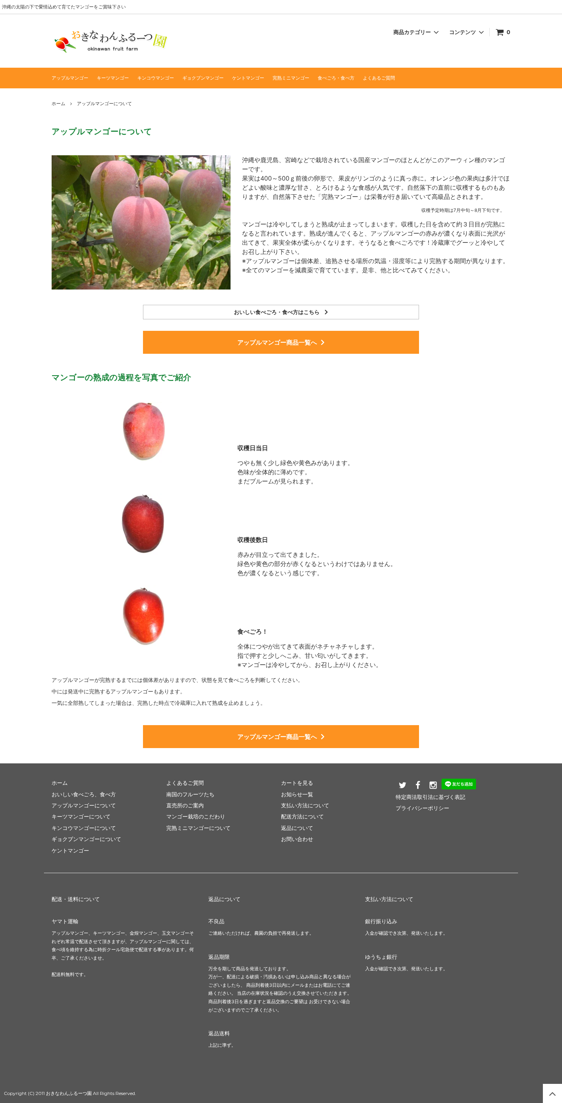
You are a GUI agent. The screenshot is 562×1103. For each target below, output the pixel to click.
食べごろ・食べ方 (336, 78)
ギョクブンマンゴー (203, 78)
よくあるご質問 (379, 78)
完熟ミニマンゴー (291, 78)
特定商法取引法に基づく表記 (430, 797)
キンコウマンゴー (155, 78)
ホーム (58, 103)
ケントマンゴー (248, 78)
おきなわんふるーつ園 (69, 1093)
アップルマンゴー (70, 78)
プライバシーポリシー (422, 808)
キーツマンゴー (113, 78)
